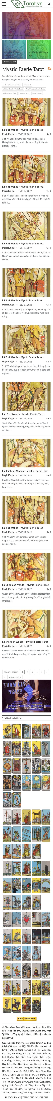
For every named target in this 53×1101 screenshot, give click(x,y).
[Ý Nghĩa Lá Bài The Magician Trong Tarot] (16, 732)
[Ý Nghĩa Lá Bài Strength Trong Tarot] (36, 749)
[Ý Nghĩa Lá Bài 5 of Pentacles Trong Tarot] (46, 971)
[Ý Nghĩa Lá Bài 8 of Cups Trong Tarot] (26, 886)
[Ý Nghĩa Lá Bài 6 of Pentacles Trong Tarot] (7, 988)
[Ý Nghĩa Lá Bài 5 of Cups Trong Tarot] (46, 869)
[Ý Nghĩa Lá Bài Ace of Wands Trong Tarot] (7, 818)
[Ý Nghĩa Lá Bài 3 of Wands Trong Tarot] (26, 818)
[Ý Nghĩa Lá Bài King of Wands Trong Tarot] (36, 852)
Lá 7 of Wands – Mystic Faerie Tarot (22, 357)
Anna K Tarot (37, 93)
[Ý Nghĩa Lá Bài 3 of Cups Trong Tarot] (26, 869)
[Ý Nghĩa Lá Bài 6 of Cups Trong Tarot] (7, 886)
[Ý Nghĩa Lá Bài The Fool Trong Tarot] (7, 732)
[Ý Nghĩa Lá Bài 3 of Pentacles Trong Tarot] (26, 971)
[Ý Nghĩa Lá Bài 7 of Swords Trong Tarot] (16, 937)
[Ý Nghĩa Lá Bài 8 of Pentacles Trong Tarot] (26, 988)
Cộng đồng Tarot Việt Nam (17, 1027)
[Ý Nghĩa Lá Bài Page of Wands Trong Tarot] (7, 852)
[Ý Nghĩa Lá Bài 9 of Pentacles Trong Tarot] (36, 988)
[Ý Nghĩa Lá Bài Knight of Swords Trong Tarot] (16, 954)
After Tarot (27, 85)
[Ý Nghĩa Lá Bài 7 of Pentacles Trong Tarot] (16, 988)
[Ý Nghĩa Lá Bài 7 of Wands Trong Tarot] (16, 834)
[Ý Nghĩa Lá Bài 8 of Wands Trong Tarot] (26, 834)
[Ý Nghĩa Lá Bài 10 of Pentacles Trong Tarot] (46, 988)
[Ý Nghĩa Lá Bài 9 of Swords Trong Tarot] (36, 937)
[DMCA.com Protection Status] (27, 1019)
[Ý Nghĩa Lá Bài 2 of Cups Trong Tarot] (16, 869)
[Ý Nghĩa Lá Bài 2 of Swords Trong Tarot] (16, 920)
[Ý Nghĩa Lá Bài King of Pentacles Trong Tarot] (36, 1005)
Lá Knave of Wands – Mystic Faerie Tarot (25, 641)
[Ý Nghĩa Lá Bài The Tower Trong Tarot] (16, 783)
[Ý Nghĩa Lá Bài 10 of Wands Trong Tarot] (46, 834)
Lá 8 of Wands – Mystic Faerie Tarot (22, 243)
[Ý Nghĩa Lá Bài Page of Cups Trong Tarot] (7, 903)
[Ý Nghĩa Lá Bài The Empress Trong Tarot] (36, 732)
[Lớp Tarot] (26, 696)
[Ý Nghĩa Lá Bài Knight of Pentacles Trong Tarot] (16, 1005)
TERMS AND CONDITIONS (35, 1098)
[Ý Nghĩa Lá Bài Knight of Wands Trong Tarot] (16, 852)
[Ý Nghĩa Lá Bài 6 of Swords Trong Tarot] (7, 937)
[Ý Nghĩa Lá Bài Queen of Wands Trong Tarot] (26, 852)
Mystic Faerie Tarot (3, 12)
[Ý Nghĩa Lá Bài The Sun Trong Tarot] (46, 783)
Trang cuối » (15, 677)
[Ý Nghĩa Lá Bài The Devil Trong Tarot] (7, 783)
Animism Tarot (24, 93)
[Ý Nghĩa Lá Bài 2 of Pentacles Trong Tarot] (16, 971)
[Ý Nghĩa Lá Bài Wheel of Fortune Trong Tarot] (7, 766)
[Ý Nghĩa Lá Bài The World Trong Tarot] (16, 800)
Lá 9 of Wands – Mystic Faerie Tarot (22, 527)
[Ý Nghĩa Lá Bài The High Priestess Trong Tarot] (26, 732)
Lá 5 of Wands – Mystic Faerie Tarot (22, 186)
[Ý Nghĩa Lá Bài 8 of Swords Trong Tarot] (26, 937)
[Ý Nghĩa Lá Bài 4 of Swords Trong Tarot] (36, 920)
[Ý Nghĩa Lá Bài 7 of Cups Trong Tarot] (16, 886)
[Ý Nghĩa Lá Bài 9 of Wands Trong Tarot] (36, 834)
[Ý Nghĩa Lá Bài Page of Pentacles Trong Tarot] (7, 1005)
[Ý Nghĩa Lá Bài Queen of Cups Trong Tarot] (26, 903)
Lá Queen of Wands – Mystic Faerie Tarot (25, 584)
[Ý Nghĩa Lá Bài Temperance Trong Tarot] (46, 766)
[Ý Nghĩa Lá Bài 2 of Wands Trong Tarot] (16, 818)
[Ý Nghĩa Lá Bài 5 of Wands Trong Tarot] (46, 818)
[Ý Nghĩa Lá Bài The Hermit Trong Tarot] (46, 749)
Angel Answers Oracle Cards (35, 89)
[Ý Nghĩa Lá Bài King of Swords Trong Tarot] (36, 954)
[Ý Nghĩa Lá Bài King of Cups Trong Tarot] (36, 903)
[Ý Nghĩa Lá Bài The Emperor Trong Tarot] (46, 732)
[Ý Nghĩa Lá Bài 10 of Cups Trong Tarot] (46, 886)
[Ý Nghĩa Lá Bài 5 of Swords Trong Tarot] (46, 920)
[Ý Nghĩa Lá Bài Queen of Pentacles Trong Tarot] (26, 1005)
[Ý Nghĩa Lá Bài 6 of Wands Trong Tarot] (7, 834)
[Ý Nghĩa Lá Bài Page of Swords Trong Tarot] (7, 954)
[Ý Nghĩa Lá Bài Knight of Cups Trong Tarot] (16, 903)
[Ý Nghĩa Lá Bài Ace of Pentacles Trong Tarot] (7, 971)
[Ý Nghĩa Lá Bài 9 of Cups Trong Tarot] (36, 886)
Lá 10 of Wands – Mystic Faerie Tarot (23, 414)
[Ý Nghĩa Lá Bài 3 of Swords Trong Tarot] (26, 920)
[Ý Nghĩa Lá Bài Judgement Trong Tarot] (7, 800)
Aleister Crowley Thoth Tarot (13, 89)
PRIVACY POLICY (13, 1098)
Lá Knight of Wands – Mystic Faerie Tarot (25, 471)
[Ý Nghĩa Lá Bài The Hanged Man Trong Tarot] (26, 766)
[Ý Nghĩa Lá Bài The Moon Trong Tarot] (36, 783)
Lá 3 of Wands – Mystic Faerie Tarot (22, 129)
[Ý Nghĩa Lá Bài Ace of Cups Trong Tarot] (7, 869)
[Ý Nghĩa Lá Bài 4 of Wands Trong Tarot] (36, 818)
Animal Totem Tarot (9, 93)
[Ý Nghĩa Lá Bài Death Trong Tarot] (36, 766)
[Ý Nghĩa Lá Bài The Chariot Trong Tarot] (26, 749)
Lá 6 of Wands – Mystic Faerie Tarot (22, 300)
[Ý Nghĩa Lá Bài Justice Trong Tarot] (16, 766)
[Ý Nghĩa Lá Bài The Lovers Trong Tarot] (16, 749)
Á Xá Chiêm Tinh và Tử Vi (11, 85)
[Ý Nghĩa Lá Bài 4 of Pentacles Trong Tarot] (36, 971)
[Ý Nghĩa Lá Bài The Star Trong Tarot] (26, 783)
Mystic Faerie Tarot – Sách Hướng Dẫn (18, 35)
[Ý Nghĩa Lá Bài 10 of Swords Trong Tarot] (46, 937)
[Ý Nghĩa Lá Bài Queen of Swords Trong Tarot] (26, 954)
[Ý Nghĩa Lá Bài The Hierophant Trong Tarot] (7, 749)
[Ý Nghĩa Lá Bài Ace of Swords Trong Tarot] (7, 920)
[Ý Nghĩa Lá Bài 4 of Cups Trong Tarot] (36, 869)
